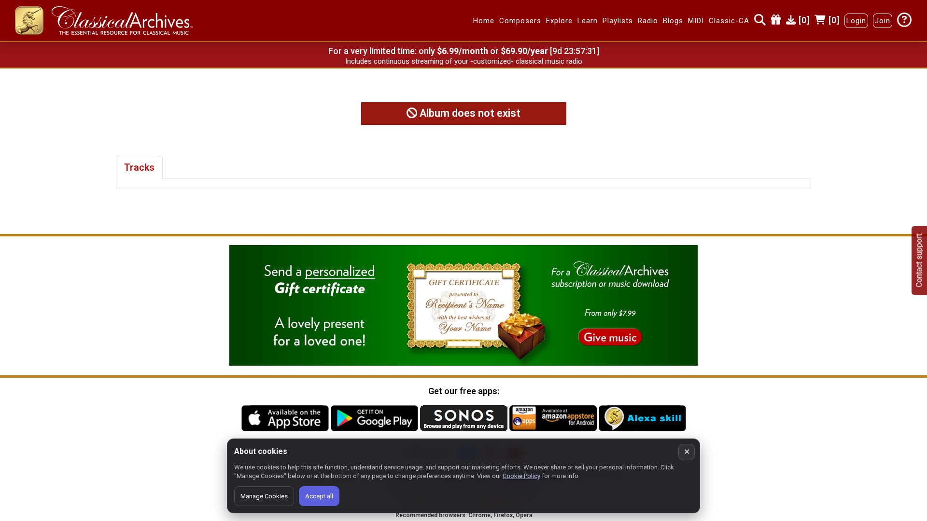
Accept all (319, 496)
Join (882, 20)
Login (856, 20)
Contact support (919, 261)
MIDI (696, 20)
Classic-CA (729, 20)
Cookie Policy (521, 476)
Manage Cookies (264, 496)
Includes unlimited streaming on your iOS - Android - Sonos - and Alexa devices (463, 61)
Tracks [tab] (139, 167)
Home (483, 20)
